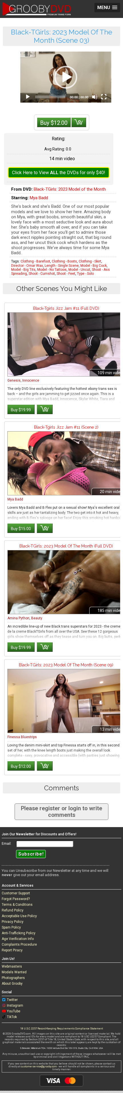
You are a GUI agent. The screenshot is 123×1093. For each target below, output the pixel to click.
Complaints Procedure (19, 945)
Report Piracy (12, 950)
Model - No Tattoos (52, 270)
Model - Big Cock (93, 266)
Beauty (36, 618)
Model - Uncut (79, 270)
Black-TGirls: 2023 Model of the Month (70, 189)
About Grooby (12, 984)
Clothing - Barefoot (35, 261)
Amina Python (18, 618)
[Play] (28, 97)
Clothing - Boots (64, 261)
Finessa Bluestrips (22, 737)
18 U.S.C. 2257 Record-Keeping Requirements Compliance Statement (61, 1028)
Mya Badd (39, 197)
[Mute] (95, 97)
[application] (65, 77)
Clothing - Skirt (90, 261)
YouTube (13, 1011)
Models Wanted (14, 972)
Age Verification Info (18, 939)
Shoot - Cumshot (42, 274)
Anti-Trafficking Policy (18, 933)
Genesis (14, 380)
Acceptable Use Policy (19, 916)
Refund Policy (12, 910)
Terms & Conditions (17, 905)
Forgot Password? (16, 899)
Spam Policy (11, 927)
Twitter (12, 1000)
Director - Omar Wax (27, 266)
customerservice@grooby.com (39, 1066)
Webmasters (12, 966)
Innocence (30, 380)
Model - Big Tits (23, 270)
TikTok (12, 1017)
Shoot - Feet (66, 274)
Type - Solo (85, 274)
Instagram (15, 1005)
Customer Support (16, 893)
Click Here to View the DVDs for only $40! (58, 172)
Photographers (13, 978)
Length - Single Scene (62, 266)
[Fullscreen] (104, 97)
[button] (65, 77)
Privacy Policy (12, 922)
